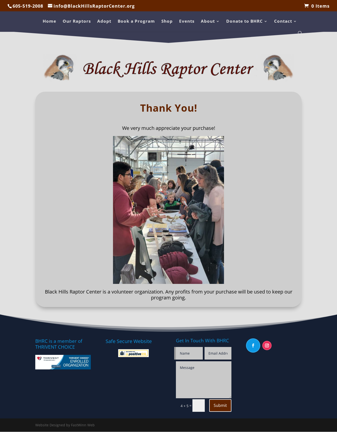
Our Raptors (77, 21)
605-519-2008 (28, 6)
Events (186, 21)
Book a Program (136, 21)
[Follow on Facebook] (253, 345)
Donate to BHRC (244, 21)
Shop (167, 21)
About (208, 21)
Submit (220, 405)
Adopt (104, 21)
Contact (283, 21)
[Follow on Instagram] (267, 345)
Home (49, 21)
